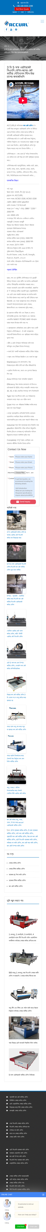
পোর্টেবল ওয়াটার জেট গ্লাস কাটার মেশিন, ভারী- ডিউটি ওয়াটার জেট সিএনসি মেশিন (15, 634)
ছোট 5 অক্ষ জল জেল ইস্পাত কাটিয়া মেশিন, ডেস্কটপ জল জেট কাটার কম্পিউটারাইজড (16, 665)
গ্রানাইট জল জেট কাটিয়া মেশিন (16, 836)
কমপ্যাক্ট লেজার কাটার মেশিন (18, 1110)
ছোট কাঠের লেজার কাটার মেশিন (19, 1179)
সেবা (22, 12)
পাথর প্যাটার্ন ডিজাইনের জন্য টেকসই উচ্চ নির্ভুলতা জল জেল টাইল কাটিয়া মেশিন (15, 758)
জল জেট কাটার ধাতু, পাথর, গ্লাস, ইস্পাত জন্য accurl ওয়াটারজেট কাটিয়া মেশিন (15, 822)
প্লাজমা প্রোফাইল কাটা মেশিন (18, 1153)
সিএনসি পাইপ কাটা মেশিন (17, 1186)
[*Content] (11, 497)
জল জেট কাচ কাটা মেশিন (29, 842)
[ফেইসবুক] (6, 30)
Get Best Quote (22, 9)
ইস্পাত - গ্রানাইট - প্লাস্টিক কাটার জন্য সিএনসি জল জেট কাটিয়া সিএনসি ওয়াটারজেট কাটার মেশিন (15, 600)
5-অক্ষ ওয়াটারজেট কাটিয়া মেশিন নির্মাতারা (21, 1075)
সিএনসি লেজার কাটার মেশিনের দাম (19, 1127)
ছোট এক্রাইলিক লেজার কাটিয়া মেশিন (20, 1104)
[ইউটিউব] (11, 30)
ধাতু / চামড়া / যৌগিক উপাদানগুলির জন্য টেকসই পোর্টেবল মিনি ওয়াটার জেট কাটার (16, 790)
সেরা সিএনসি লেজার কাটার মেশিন (19, 1123)
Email (11, 462)
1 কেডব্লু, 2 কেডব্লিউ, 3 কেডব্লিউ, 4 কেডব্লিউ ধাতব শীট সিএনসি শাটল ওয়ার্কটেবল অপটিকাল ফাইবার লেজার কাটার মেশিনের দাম (23, 937)
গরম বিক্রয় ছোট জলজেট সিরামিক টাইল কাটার (23, 1043)
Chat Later (33, 1226)
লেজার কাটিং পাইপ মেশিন (17, 1137)
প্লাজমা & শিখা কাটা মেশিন (17, 874)
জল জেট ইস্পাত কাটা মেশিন (15, 846)
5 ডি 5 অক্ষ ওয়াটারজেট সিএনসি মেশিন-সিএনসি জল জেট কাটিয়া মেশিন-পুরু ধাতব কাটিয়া (16, 567)
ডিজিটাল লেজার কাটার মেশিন (18, 1100)
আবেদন (14, 12)
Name (11, 457)
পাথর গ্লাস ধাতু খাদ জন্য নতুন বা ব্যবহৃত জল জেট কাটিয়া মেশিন (16, 727)
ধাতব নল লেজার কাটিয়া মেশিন (18, 1133)
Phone (11, 468)
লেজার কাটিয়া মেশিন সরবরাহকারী (19, 1176)
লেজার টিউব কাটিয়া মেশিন (17, 869)
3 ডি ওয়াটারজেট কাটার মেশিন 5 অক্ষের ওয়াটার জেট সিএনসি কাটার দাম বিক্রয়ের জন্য (16, 535)
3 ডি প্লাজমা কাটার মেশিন (19, 830)
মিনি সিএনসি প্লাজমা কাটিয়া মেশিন (20, 1189)
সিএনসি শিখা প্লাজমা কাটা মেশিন (19, 1160)
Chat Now (21, 1226)
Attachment (11, 473)
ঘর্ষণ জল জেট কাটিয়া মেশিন (24, 833)
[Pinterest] (16, 30)
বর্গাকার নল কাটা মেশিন (14, 842)
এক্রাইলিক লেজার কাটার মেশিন (19, 1163)
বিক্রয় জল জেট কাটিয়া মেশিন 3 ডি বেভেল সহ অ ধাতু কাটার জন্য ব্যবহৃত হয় (16, 697)
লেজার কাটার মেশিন (15, 863)
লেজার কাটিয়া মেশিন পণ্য (17, 1183)
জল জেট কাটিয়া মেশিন (16, 886)
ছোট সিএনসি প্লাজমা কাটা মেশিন (26, 839)
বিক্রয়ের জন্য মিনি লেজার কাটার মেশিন (21, 1107)
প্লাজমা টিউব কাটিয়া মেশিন (17, 880)
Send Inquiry (25, 501)
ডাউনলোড (30, 12)
